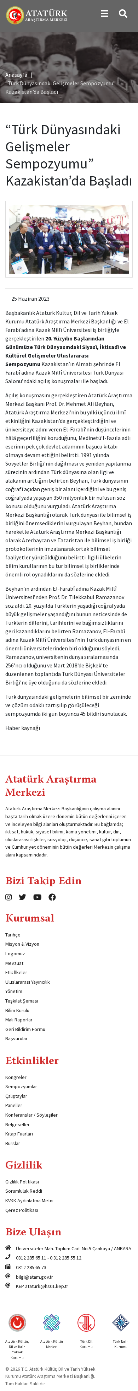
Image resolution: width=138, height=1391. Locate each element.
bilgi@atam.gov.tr (34, 1277)
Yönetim (13, 991)
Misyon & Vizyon (22, 944)
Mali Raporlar (19, 1019)
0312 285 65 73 (31, 1267)
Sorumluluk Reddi (23, 1191)
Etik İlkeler (16, 972)
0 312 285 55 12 (65, 1258)
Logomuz (15, 953)
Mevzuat (14, 963)
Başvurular (16, 1038)
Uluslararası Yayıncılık (27, 982)
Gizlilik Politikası (22, 1181)
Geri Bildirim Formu (25, 1029)
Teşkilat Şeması (21, 1001)
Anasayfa (16, 74)
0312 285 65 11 (31, 1258)
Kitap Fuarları (19, 1133)
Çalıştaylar (16, 1096)
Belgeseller (17, 1124)
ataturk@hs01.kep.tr (46, 1286)
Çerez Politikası (21, 1210)
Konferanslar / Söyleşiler (31, 1115)
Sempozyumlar (21, 1086)
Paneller (13, 1105)
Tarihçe (13, 934)
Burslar (12, 1143)
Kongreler (16, 1077)
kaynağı (30, 727)
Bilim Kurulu (17, 1010)
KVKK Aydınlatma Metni (29, 1200)
